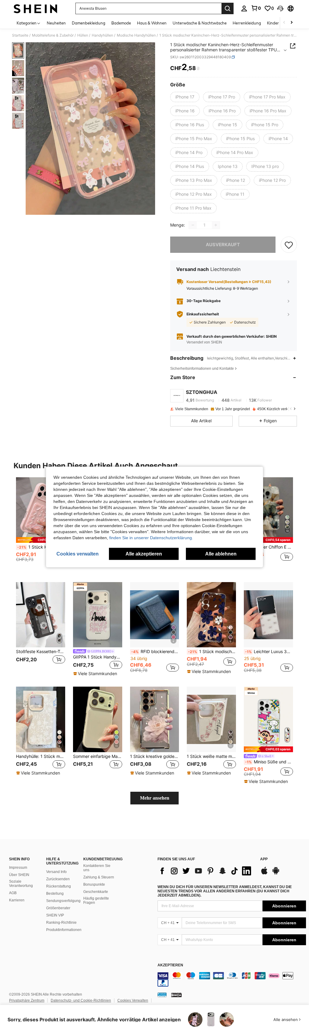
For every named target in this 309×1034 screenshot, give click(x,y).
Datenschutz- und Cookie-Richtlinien (81, 1000)
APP (264, 859)
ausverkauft (223, 244)
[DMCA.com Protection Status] (176, 995)
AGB (13, 893)
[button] (280, 8)
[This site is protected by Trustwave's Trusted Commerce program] (162, 995)
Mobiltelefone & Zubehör (53, 35)
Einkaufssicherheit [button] (202, 314)
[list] (206, 870)
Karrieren (16, 900)
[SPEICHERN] (289, 245)
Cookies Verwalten (132, 1000)
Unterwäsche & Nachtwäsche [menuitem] (200, 23)
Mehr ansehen (154, 797)
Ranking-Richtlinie (61, 922)
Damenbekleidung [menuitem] (88, 23)
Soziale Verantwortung (21, 883)
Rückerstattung (58, 886)
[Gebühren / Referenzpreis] (198, 68)
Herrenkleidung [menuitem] (247, 23)
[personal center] (244, 8)
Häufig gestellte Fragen (96, 900)
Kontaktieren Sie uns (96, 868)
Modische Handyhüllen (136, 35)
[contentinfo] (232, 979)
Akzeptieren (170, 965)
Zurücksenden (58, 879)
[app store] (264, 873)
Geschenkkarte (95, 892)
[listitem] (41, 525)
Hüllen (82, 35)
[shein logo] (35, 8)
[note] (40, 540)
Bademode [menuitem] (121, 23)
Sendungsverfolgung (63, 901)
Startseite (20, 35)
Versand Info (56, 872)
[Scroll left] (284, 23)
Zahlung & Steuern (98, 877)
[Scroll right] (291, 23)
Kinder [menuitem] (273, 23)
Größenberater (58, 908)
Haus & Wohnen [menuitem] (152, 23)
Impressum (18, 867)
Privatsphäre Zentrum (26, 1000)
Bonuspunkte (94, 884)
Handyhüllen (102, 35)
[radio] (184, 97)
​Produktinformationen (63, 930)
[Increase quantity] (216, 225)
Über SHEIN (19, 875)
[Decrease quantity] (193, 225)
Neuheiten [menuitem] (56, 23)
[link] (256, 8)
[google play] (276, 873)
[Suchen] (227, 8)
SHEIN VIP (55, 915)
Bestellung (55, 893)
